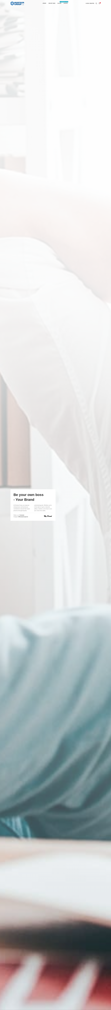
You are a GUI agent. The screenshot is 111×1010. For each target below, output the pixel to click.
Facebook (22, 515)
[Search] (96, 3)
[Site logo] (17, 3)
